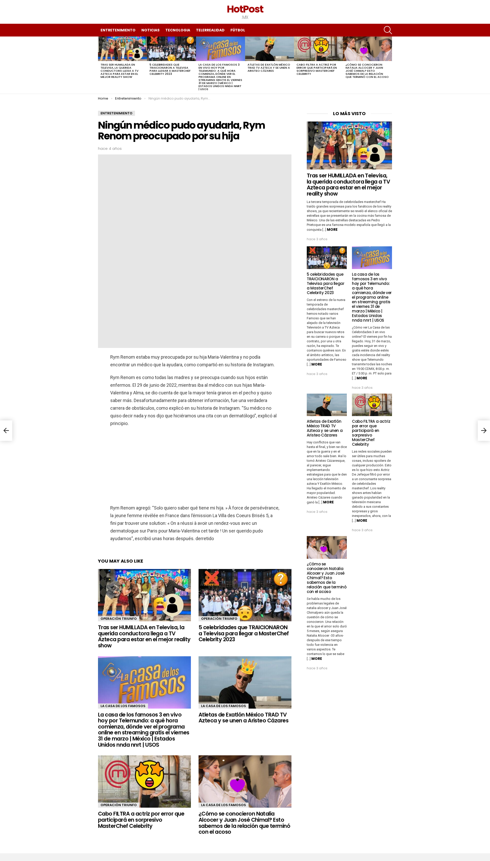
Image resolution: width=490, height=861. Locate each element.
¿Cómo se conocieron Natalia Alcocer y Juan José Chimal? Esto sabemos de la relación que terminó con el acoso (367, 71)
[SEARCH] (388, 30)
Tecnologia (177, 30)
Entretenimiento (118, 30)
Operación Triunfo (119, 618)
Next (389, 65)
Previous (100, 65)
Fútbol (237, 30)
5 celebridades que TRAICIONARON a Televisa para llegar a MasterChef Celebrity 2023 (170, 69)
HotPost (245, 9)
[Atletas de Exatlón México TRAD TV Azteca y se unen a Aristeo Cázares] (269, 49)
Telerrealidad (210, 30)
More (332, 229)
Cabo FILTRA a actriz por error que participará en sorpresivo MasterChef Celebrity (317, 69)
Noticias (150, 30)
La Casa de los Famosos (123, 706)
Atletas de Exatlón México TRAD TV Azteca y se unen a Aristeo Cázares (269, 68)
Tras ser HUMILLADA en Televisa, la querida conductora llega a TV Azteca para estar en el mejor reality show (120, 71)
